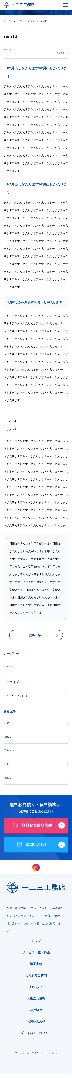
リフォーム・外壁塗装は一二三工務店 (37, 1053)
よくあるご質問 (36, 975)
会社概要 (36, 1010)
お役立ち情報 (36, 998)
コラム (8, 50)
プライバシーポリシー (36, 1033)
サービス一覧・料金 (36, 952)
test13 (7, 723)
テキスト (9, 750)
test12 (7, 736)
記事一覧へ (36, 635)
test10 (7, 764)
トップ (36, 940)
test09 (7, 777)
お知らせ (36, 987)
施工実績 (36, 964)
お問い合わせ (36, 1021)
